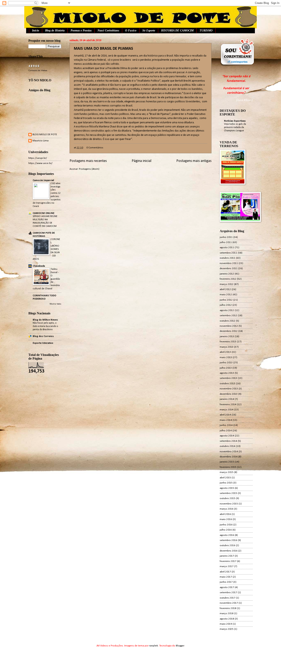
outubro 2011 (227, 258)
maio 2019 (226, 624)
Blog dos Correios (43, 336)
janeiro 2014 (227, 399)
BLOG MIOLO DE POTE (45, 134)
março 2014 (226, 409)
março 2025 (226, 629)
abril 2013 (225, 352)
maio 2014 (226, 420)
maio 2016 (226, 519)
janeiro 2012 (227, 273)
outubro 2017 (227, 598)
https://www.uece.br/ (40, 163)
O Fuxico (130, 30)
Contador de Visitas (37, 70)
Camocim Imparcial (43, 180)
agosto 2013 (227, 373)
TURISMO (206, 30)
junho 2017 (226, 582)
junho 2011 (226, 237)
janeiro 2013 (227, 336)
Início (35, 30)
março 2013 (226, 347)
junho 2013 (226, 362)
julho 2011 (226, 242)
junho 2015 (226, 482)
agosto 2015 (227, 488)
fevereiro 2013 (228, 341)
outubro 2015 (227, 498)
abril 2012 (225, 289)
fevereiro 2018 (228, 608)
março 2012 (226, 284)
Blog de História (55, 30)
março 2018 (226, 613)
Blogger (180, 645)
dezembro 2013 (229, 394)
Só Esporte (148, 30)
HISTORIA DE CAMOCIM (177, 30)
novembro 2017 (229, 603)
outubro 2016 (227, 545)
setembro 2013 (228, 378)
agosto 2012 (227, 310)
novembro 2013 (229, 388)
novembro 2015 (229, 503)
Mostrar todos (55, 304)
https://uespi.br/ (37, 158)
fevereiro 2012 (228, 279)
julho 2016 (226, 529)
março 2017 (226, 566)
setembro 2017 (228, 592)
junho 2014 (226, 425)
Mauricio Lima (41, 140)
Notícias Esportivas (235, 121)
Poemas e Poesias (81, 30)
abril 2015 (225, 477)
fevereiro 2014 (228, 404)
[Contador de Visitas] (34, 66)
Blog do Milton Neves (45, 319)
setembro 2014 (228, 441)
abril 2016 (225, 514)
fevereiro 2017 (228, 561)
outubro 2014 (227, 446)
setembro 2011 (228, 253)
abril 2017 (225, 571)
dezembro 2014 (229, 456)
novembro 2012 (229, 326)
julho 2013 (226, 368)
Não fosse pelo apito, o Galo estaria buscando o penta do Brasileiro (45, 326)
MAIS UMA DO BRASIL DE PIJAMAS (103, 49)
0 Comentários (94, 147)
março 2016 (226, 509)
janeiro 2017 (227, 556)
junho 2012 (226, 300)
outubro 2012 (227, 321)
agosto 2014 (227, 435)
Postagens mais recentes (88, 161)
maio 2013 (226, 357)
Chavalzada (39, 266)
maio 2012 (226, 294)
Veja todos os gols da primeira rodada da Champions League (235, 127)
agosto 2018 (227, 618)
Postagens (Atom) (89, 169)
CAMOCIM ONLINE (43, 213)
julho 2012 (226, 305)
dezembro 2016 (229, 550)
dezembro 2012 (229, 331)
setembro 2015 (228, 493)
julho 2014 (226, 430)
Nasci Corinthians (108, 30)
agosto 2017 (227, 587)
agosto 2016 (227, 535)
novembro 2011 (229, 263)
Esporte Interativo (43, 343)
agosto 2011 (227, 247)
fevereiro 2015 (228, 467)
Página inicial (141, 161)
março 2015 (226, 472)
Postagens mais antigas (193, 161)
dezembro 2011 (229, 268)
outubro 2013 (227, 383)
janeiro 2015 (227, 461)
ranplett (153, 645)
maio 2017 (226, 577)
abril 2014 (225, 414)
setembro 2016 (228, 540)
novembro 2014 (229, 451)
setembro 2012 (228, 315)
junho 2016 (226, 524)
